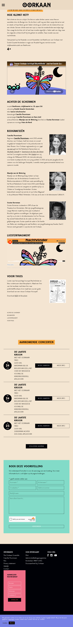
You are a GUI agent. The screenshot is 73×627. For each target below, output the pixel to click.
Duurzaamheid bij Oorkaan (35, 563)
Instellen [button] (5, 623)
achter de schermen (13, 312)
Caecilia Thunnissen (10, 558)
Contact (6, 569)
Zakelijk (6, 566)
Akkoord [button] (12, 623)
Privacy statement (9, 563)
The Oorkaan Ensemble (11, 555)
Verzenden (36, 526)
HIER (16, 296)
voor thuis (10, 320)
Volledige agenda (36, 446)
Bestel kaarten (43, 365)
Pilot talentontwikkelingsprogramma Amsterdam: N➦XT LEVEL (36, 558)
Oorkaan (9, 267)
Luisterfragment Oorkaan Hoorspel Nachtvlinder (21, 267)
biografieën (11, 315)
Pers (5, 561)
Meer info (61, 365)
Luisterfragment (12, 318)
